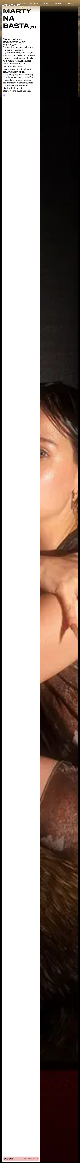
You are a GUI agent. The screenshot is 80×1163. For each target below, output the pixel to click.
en (25, 7)
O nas (22, 3)
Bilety (71, 3)
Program (34, 3)
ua (28, 7)
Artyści (46, 3)
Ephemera (11, 4)
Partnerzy (59, 3)
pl (22, 7)
